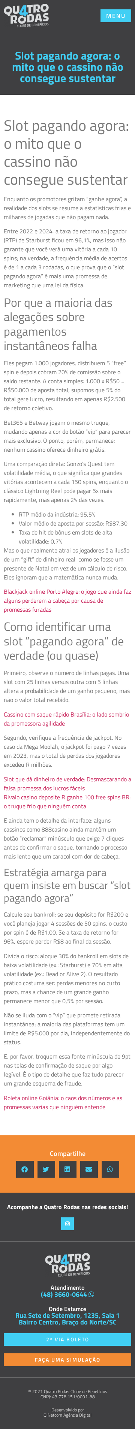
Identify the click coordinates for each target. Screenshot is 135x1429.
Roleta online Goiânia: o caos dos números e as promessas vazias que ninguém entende (63, 1102)
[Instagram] (67, 1223)
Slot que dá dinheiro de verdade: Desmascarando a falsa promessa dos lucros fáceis (67, 784)
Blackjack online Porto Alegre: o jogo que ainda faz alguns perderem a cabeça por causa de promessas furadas (67, 600)
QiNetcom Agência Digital (68, 1415)
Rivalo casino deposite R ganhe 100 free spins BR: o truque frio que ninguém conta (67, 802)
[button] (115, 15)
